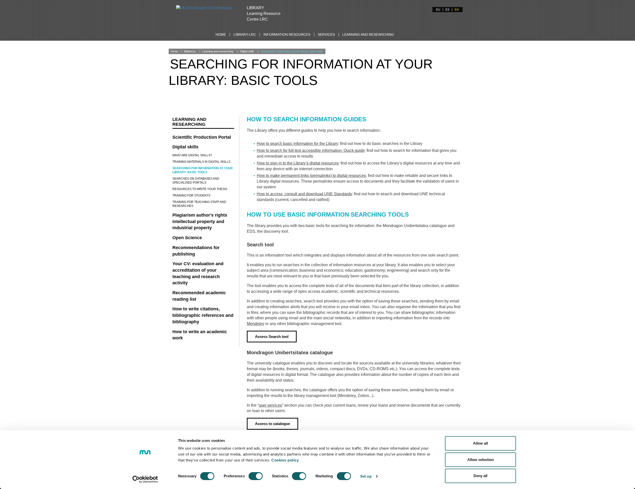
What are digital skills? (192, 155)
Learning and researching (368, 34)
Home (221, 34)
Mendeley (255, 324)
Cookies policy (285, 460)
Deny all (480, 476)
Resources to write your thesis (199, 189)
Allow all (480, 443)
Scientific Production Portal (201, 137)
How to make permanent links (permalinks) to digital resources (311, 175)
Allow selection (480, 459)
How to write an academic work (199, 335)
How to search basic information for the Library (297, 143)
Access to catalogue (272, 424)
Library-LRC (244, 34)
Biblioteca (189, 51)
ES (447, 9)
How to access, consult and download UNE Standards (304, 194)
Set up (366, 476)
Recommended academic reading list (199, 296)
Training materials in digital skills (201, 161)
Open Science (187, 237)
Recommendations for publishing (196, 251)
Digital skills (247, 51)
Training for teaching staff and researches (199, 204)
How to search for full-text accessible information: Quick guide (311, 150)
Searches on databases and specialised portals (195, 180)
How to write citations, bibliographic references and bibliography (202, 315)
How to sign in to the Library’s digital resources (298, 163)
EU (438, 9)
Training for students (191, 195)
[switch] (256, 476)
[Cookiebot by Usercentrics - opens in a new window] (145, 479)
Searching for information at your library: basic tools (292, 51)
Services (326, 34)
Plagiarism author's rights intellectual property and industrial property (199, 221)
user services (270, 405)
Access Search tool (271, 336)
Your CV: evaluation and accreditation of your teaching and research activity (197, 273)
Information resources (286, 34)
